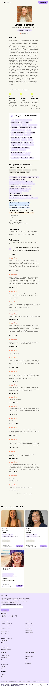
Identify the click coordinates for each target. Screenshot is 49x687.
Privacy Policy (28, 681)
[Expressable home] (4, 595)
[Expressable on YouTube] (9, 616)
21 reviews (26, 33)
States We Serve (4, 664)
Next (31, 493)
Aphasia (2, 642)
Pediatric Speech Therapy (6, 623)
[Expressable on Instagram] (2, 616)
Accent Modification (5, 647)
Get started (43, 2)
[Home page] (7, 2)
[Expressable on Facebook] (5, 616)
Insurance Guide (28, 628)
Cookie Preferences (41, 681)
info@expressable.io (29, 656)
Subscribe (5, 610)
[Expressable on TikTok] (15, 616)
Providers (3, 674)
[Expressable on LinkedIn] (12, 616)
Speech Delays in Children (6, 638)
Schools (2, 676)
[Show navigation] (2, 2)
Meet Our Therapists (5, 657)
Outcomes (3, 666)
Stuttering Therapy (5, 633)
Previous (19, 493)
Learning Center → (29, 632)
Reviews (3, 668)
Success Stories (28, 630)
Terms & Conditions (21, 681)
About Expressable (5, 655)
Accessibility (34, 681)
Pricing (2, 659)
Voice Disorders (4, 640)
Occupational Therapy (5, 628)
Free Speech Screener (29, 623)
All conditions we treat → (6, 649)
